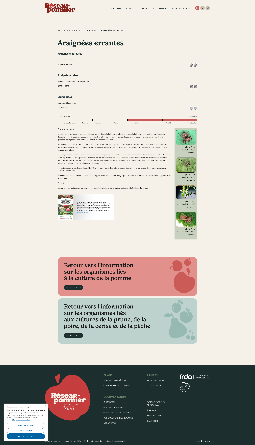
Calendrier (152, 421)
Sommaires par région (114, 380)
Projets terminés (155, 386)
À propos (151, 410)
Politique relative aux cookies (21, 420)
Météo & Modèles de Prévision (156, 403)
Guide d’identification (114, 407)
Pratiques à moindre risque (117, 412)
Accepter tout (26, 436)
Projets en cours (155, 380)
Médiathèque (109, 423)
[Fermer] (46, 405)
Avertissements (155, 416)
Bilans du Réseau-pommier (116, 386)
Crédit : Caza (203, 441)
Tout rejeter (25, 431)
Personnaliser (25, 425)
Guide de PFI (109, 402)
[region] (26, 422)
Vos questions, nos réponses (118, 418)
